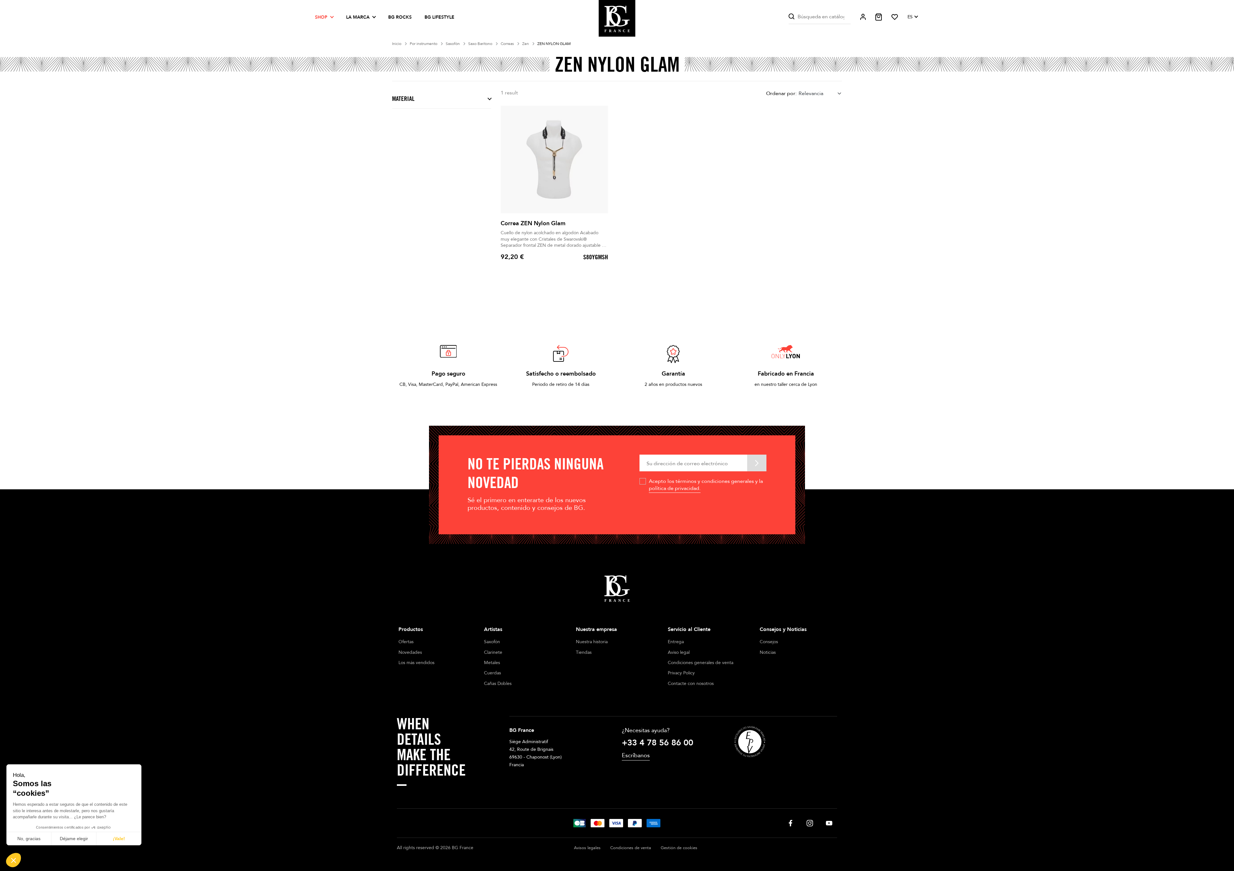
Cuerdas (492, 673)
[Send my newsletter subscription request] (756, 463)
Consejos (769, 642)
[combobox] (820, 93)
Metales (492, 663)
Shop (321, 17)
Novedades (410, 652)
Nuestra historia (592, 642)
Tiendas (584, 652)
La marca (358, 17)
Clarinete (493, 652)
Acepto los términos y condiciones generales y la (706, 485)
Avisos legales (587, 848)
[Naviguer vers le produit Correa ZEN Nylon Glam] (554, 159)
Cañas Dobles (498, 683)
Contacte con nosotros (691, 683)
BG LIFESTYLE (439, 17)
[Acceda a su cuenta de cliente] (863, 17)
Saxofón (492, 642)
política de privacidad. (675, 488)
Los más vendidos (416, 663)
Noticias (768, 652)
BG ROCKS (400, 17)
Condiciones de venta (630, 848)
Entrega (676, 642)
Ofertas (406, 642)
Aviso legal (679, 652)
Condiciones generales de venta (700, 663)
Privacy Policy (681, 673)
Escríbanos (636, 755)
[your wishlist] (894, 17)
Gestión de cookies (679, 848)
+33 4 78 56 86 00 (657, 743)
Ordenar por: (781, 93)
